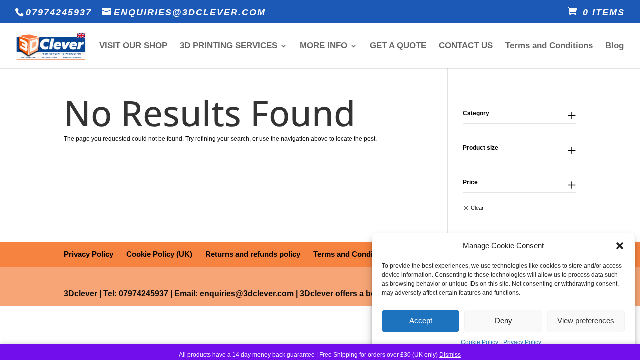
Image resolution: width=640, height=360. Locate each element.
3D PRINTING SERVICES (229, 46)
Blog (615, 46)
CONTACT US (466, 46)
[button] (620, 246)
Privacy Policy (523, 342)
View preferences (586, 320)
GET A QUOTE (398, 46)
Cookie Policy (479, 342)
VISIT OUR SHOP (134, 46)
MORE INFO (324, 46)
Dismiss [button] (450, 355)
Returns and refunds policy (253, 254)
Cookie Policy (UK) (159, 254)
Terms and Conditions (549, 46)
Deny (503, 320)
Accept (421, 320)
